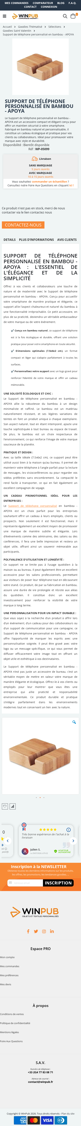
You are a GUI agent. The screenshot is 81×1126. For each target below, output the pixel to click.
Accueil (7, 26)
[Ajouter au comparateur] (13, 806)
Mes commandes (16, 3)
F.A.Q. (72, 3)
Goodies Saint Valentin (17, 30)
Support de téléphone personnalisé (32, 506)
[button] (74, 725)
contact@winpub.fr (40, 1082)
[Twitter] (36, 932)
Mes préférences (9, 975)
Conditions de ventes (12, 1014)
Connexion (49, 6)
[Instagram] (44, 932)
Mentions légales (9, 1032)
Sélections (54, 26)
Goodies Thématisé (30, 26)
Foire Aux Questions (11, 1041)
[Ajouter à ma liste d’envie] (5, 806)
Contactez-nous (23, 225)
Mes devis (5, 984)
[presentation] (9, 241)
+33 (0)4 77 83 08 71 (40, 1072)
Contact (30, 6)
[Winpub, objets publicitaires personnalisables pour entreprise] (25, 16)
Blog (60, 3)
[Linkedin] (52, 932)
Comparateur (43, 3)
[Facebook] (29, 932)
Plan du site (67, 1113)
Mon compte (7, 957)
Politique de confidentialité (15, 1023)
